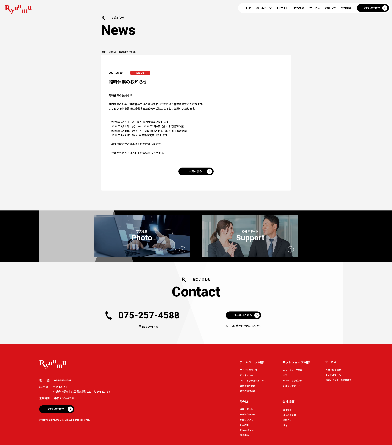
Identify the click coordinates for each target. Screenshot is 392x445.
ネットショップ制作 (296, 362)
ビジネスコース (247, 375)
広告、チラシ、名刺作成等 (339, 380)
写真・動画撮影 (333, 370)
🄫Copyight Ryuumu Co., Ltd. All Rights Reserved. (64, 420)
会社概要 (346, 8)
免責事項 (244, 435)
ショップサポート (291, 386)
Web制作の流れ (247, 414)
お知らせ (330, 8)
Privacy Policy (247, 430)
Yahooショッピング (292, 380)
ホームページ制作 (251, 362)
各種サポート (246, 409)
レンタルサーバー (334, 375)
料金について (246, 419)
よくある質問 (289, 415)
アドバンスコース (248, 370)
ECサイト (282, 8)
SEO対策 (244, 425)
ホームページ (264, 8)
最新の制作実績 (247, 386)
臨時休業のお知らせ (128, 81)
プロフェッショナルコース (253, 380)
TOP (248, 8)
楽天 (285, 375)
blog (285, 425)
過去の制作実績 (247, 391)
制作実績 (299, 8)
